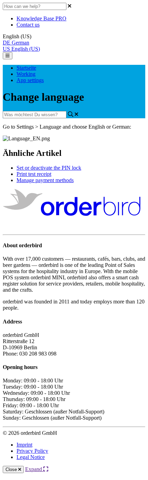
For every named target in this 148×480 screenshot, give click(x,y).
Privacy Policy (32, 451)
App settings (30, 80)
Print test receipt (34, 174)
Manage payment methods (45, 180)
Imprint (24, 445)
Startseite (26, 68)
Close (12, 469)
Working (26, 74)
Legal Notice (31, 457)
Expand (34, 469)
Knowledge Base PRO (41, 18)
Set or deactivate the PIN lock (49, 168)
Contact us (28, 25)
